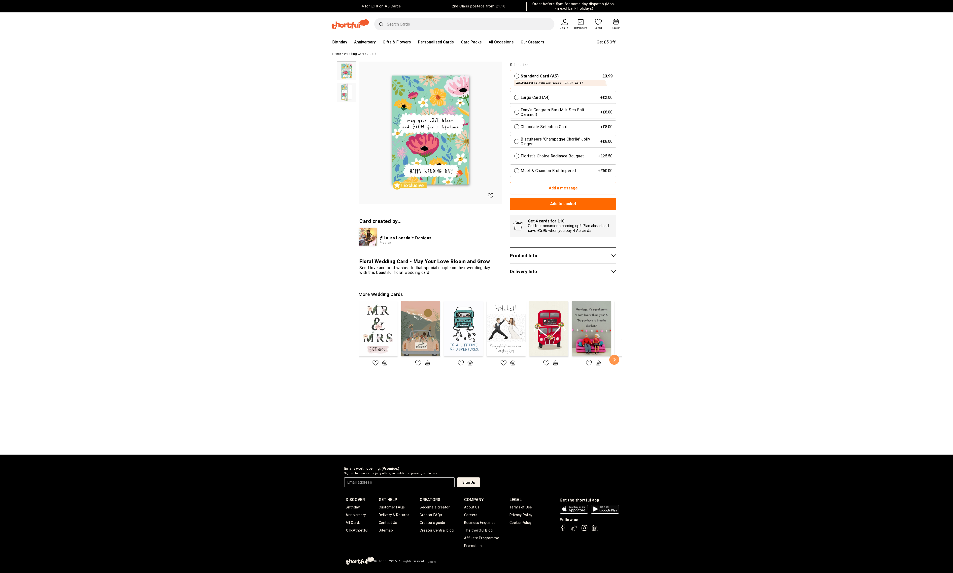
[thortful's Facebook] (563, 530)
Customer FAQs (392, 507)
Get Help (388, 499)
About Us (471, 507)
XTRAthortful (357, 530)
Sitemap (386, 530)
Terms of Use (521, 507)
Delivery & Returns (394, 515)
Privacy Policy (521, 515)
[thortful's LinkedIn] (595, 530)
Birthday (339, 42)
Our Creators (532, 42)
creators (430, 499)
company (474, 499)
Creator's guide (432, 523)
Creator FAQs (431, 515)
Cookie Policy (521, 523)
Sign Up (468, 482)
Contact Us (388, 523)
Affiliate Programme (481, 538)
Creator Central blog (437, 530)
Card (373, 54)
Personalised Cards (436, 42)
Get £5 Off (606, 42)
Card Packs (471, 42)
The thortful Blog (478, 530)
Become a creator (435, 507)
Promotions (474, 546)
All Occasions (501, 42)
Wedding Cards (355, 54)
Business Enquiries (480, 523)
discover (355, 499)
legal (516, 499)
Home (336, 54)
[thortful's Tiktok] (574, 530)
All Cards (353, 523)
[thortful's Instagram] (584, 530)
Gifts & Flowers (397, 42)
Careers (470, 515)
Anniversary (365, 42)
